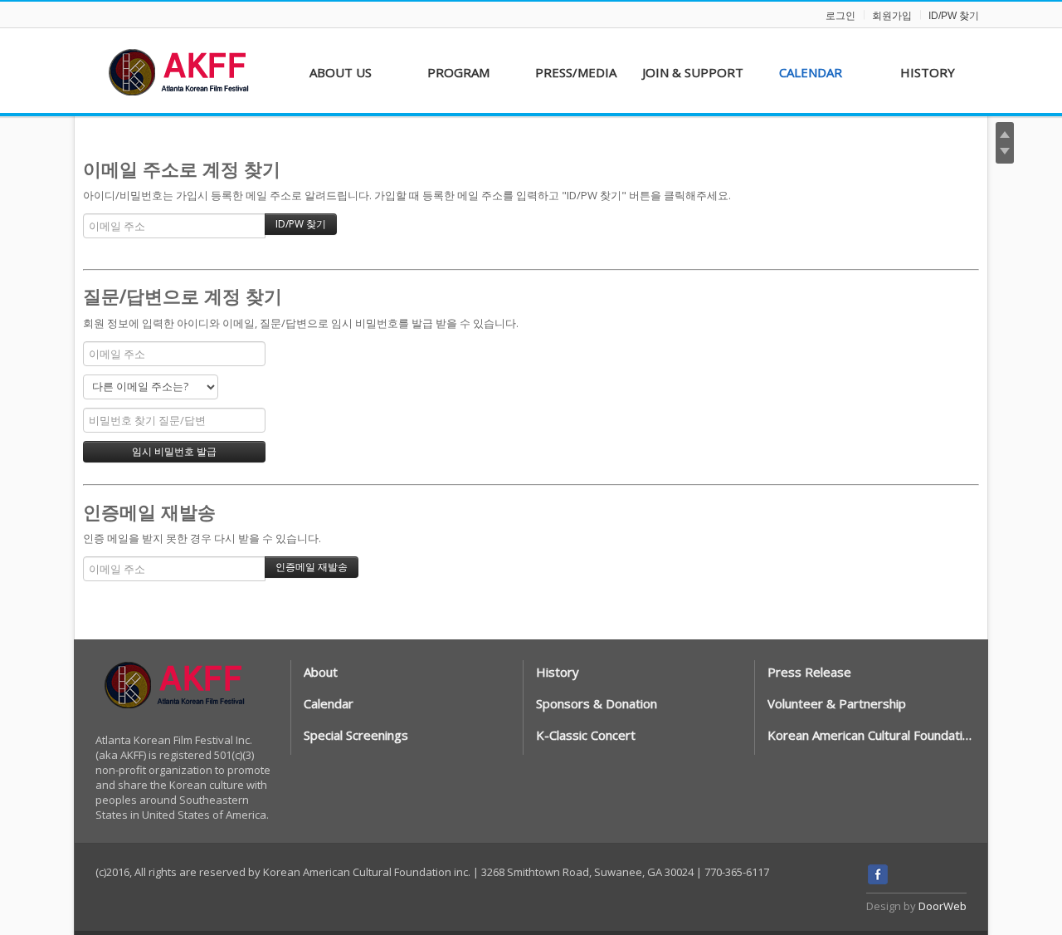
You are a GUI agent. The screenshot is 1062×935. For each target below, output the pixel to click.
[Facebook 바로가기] (878, 880)
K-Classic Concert (586, 735)
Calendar (328, 703)
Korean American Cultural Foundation (870, 735)
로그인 (840, 16)
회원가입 (892, 16)
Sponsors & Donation (596, 703)
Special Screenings (356, 735)
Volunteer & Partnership (836, 703)
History (557, 671)
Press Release (809, 671)
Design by (916, 905)
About (321, 671)
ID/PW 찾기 (953, 16)
